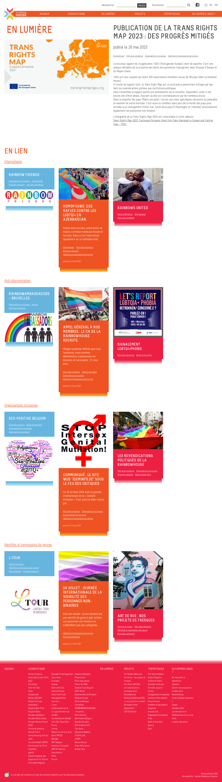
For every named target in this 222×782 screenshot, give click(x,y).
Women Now (80, 749)
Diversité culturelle (126, 634)
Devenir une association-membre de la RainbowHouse (182, 691)
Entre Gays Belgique (36, 763)
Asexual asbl (33, 694)
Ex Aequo (55, 681)
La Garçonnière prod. (60, 708)
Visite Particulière (82, 745)
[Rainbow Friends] (29, 197)
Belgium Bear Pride (36, 708)
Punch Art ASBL (81, 684)
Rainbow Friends (24, 174)
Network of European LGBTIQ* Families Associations (60, 749)
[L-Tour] (29, 601)
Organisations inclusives (155, 56)
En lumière (108, 14)
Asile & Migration (125, 214)
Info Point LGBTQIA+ (132, 684)
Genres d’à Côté (58, 687)
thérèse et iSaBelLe (83, 732)
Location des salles (180, 722)
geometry (189, 776)
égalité (31, 752)
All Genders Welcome (133, 674)
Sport (150, 728)
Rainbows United (130, 705)
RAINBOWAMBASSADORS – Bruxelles (29, 295)
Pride (150, 718)
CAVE (30, 725)
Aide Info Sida (33, 687)
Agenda (44, 14)
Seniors (35, 304)
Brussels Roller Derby (37, 718)
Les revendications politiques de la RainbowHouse (131, 691)
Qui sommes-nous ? (203, 14)
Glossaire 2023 (178, 708)
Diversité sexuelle (17, 184)
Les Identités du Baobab (61, 718)
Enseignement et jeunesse (20, 428)
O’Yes (54, 756)
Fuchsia (55, 684)
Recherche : (158, 5)
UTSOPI (78, 739)
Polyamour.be (80, 677)
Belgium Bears (34, 711)
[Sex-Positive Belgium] (29, 459)
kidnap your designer (209, 776)
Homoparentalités (59, 698)
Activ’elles (32, 684)
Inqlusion (55, 701)
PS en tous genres (82, 681)
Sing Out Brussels (82, 722)
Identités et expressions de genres (183, 56)
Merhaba (55, 739)
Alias (30, 691)
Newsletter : (108, 5)
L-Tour (14, 558)
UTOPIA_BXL (80, 735)
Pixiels (54, 759)
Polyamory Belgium (82, 674)
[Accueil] (14, 13)
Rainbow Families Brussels (85, 694)
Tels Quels (79, 728)
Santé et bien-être (144, 355)
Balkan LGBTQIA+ (35, 698)
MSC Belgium (57, 742)
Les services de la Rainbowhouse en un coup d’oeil (182, 715)
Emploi (151, 691)
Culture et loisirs (89, 372)
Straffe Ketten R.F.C (82, 725)
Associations (76, 14)
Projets (140, 14)
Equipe (175, 705)
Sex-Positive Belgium (27, 418)
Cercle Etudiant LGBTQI (38, 742)
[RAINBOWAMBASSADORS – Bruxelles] (29, 327)
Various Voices (80, 742)
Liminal (55, 728)
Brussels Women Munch (38, 722)
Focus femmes (15, 571)
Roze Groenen (80, 715)
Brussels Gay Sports (36, 715)
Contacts (175, 684)
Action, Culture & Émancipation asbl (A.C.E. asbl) (38, 677)
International (118, 56)
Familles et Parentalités (157, 698)
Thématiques (171, 14)
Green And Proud (58, 694)
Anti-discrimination (134, 56)
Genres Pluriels (58, 691)
